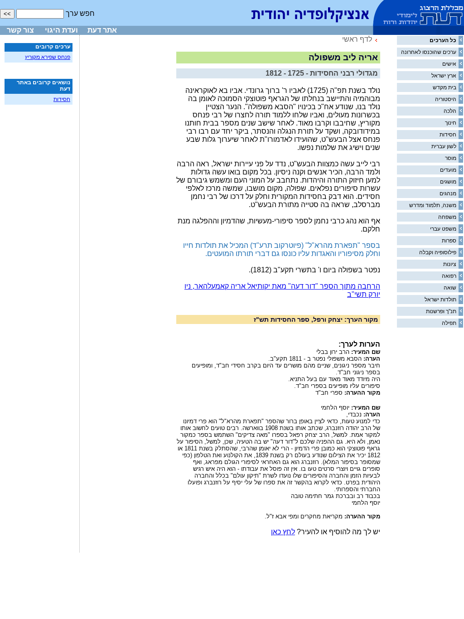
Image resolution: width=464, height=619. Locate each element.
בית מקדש (444, 87)
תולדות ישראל (440, 299)
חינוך (450, 123)
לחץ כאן (283, 532)
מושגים (448, 182)
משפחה (447, 217)
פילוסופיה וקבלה (437, 252)
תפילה (449, 323)
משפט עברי (443, 229)
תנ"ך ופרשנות (441, 311)
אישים (449, 64)
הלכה (450, 111)
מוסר (450, 158)
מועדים (448, 170)
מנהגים (448, 193)
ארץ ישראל (443, 76)
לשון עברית (443, 146)
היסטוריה (445, 99)
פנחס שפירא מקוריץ (47, 57)
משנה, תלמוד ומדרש (432, 205)
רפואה (449, 276)
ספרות (449, 240)
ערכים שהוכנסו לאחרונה (428, 52)
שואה (450, 288)
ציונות (449, 264)
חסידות (448, 134)
